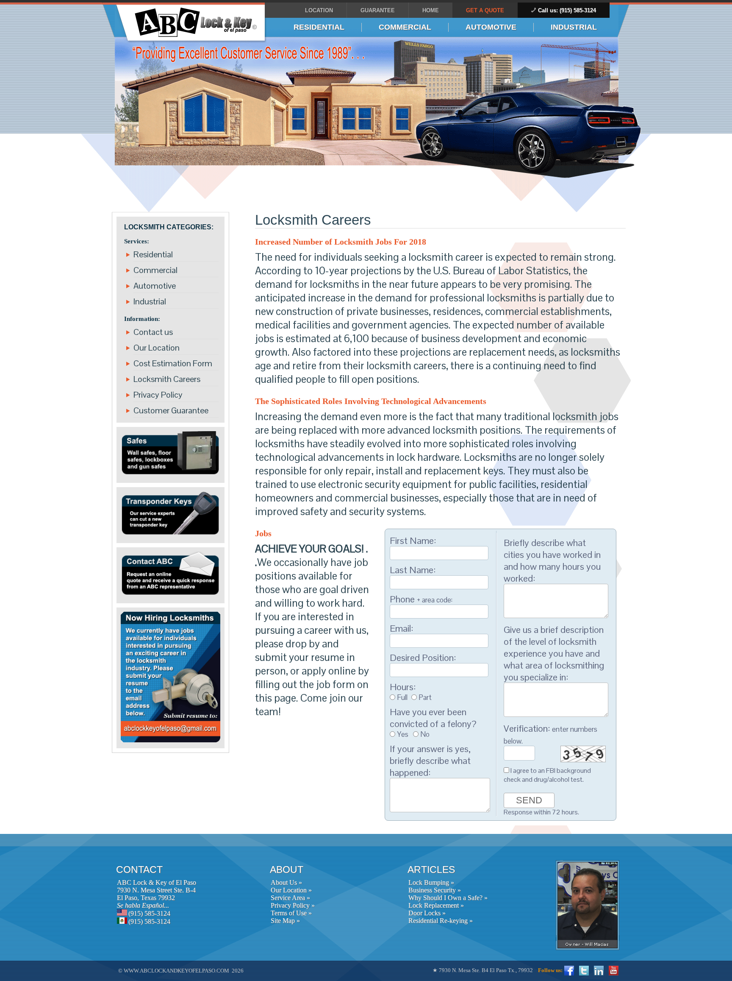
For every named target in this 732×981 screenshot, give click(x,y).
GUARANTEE (377, 10)
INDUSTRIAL (574, 27)
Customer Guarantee (170, 410)
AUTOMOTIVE (491, 27)
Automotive (154, 285)
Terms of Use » (291, 913)
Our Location (156, 347)
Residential (153, 254)
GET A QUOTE (485, 10)
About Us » (286, 882)
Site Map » (285, 920)
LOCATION (319, 10)
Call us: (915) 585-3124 (567, 10)
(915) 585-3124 (149, 913)
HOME (430, 10)
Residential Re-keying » (440, 920)
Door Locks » (427, 913)
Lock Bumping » (431, 882)
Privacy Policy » (293, 905)
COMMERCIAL (405, 27)
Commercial (155, 270)
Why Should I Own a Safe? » (448, 897)
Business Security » (434, 890)
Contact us (153, 331)
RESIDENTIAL (319, 27)
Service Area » (290, 897)
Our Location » (291, 890)
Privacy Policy (158, 394)
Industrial (149, 301)
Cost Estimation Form (172, 363)
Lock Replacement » (436, 905)
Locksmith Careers (166, 379)
